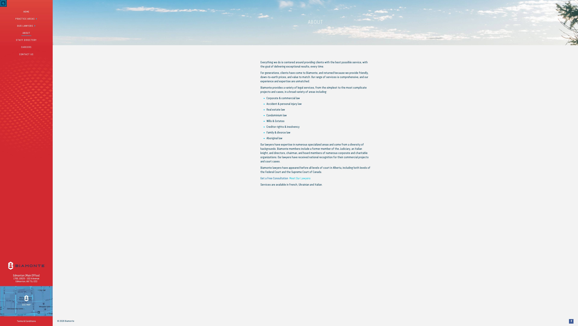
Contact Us (26, 54)
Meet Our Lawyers (300, 178)
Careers (26, 47)
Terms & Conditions (26, 321)
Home (26, 12)
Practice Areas (25, 19)
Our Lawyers (25, 26)
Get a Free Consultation (274, 178)
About (26, 33)
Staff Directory (26, 40)
